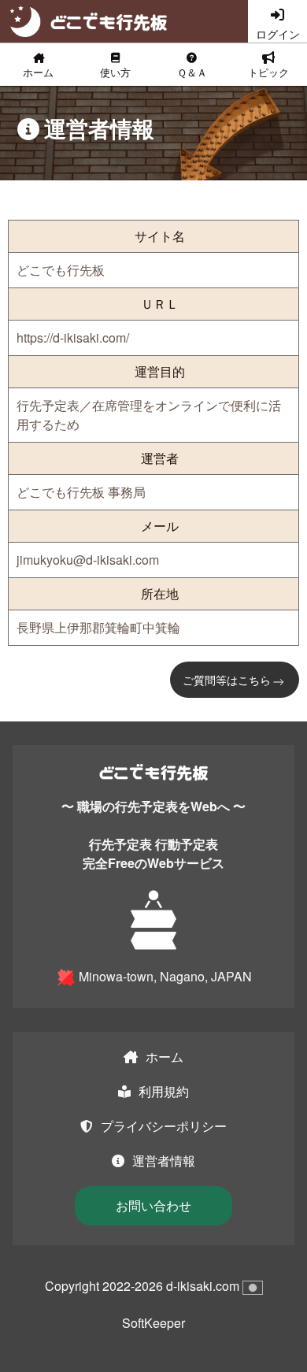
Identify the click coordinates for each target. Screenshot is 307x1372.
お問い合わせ (153, 1205)
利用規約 (164, 1091)
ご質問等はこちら (227, 680)
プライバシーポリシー (164, 1126)
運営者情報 (163, 1160)
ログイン (278, 34)
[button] (115, 64)
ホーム (164, 1057)
